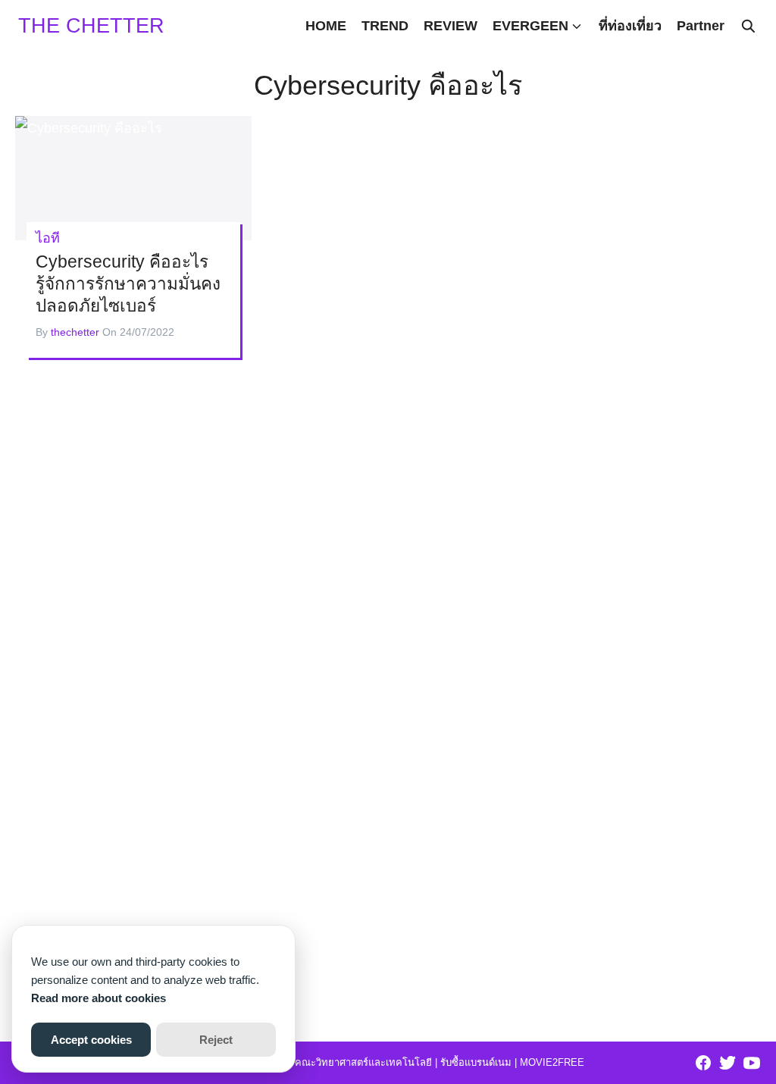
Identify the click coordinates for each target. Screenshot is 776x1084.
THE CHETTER (91, 25)
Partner (700, 25)
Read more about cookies (98, 998)
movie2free (552, 1062)
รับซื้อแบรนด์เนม (476, 1062)
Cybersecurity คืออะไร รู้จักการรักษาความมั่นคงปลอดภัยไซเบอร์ (128, 284)
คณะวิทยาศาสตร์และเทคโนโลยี (363, 1062)
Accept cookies (91, 1039)
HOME (325, 25)
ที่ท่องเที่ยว (630, 25)
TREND (384, 25)
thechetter (75, 332)
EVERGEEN (530, 25)
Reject (216, 1039)
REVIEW (450, 25)
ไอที (48, 238)
